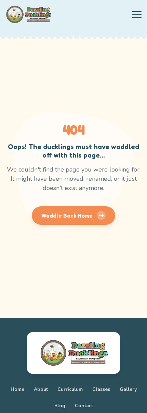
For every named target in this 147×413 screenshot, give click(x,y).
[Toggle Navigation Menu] (137, 14)
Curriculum (70, 389)
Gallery (128, 389)
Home (17, 389)
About (41, 389)
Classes (101, 389)
